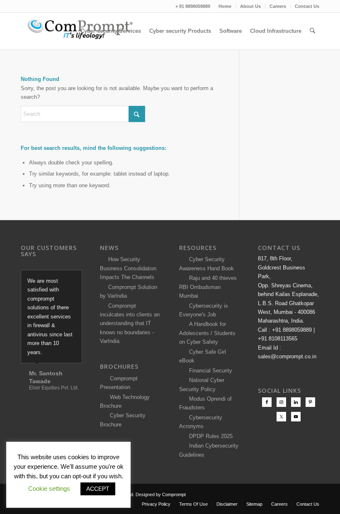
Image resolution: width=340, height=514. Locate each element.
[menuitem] (225, 6)
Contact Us (307, 6)
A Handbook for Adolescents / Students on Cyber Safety (207, 333)
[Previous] (55, 278)
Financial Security (209, 370)
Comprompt (174, 494)
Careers (278, 6)
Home (225, 6)
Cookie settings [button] (49, 488)
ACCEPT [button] (97, 488)
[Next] (74, 278)
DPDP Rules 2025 (209, 436)
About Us (250, 6)
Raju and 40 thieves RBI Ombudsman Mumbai (208, 287)
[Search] (312, 31)
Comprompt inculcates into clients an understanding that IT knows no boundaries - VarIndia (130, 324)
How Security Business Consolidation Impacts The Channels (128, 268)
